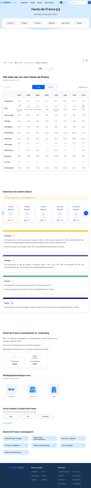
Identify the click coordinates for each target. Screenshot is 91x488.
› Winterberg (35, 475)
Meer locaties (7, 423)
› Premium (61, 475)
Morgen (79, 23)
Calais (10, 416)
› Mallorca (44, 479)
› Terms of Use (76, 475)
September (52, 23)
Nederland (24, 2)
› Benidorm (34, 471)
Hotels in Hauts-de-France (13, 452)
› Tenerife (34, 479)
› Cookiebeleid (76, 483)
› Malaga (43, 475)
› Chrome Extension (63, 471)
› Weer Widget (62, 483)
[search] (89, 2)
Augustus (38, 23)
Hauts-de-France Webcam (41, 445)
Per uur (51, 87)
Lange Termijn (65, 23)
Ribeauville (45, 416)
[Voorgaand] (3, 213)
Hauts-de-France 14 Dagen (13, 438)
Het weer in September (12, 445)
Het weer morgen (67, 445)
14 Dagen (24, 23)
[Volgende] (86, 213)
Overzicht (10, 23)
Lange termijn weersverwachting (39, 438)
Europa (39, 2)
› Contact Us (75, 471)
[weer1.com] (8, 2)
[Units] (62, 2)
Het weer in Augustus (68, 438)
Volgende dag (82, 87)
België (32, 2)
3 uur (38, 87)
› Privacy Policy (76, 479)
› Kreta (43, 471)
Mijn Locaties (49, 2)
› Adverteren (61, 479)
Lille (28, 416)
